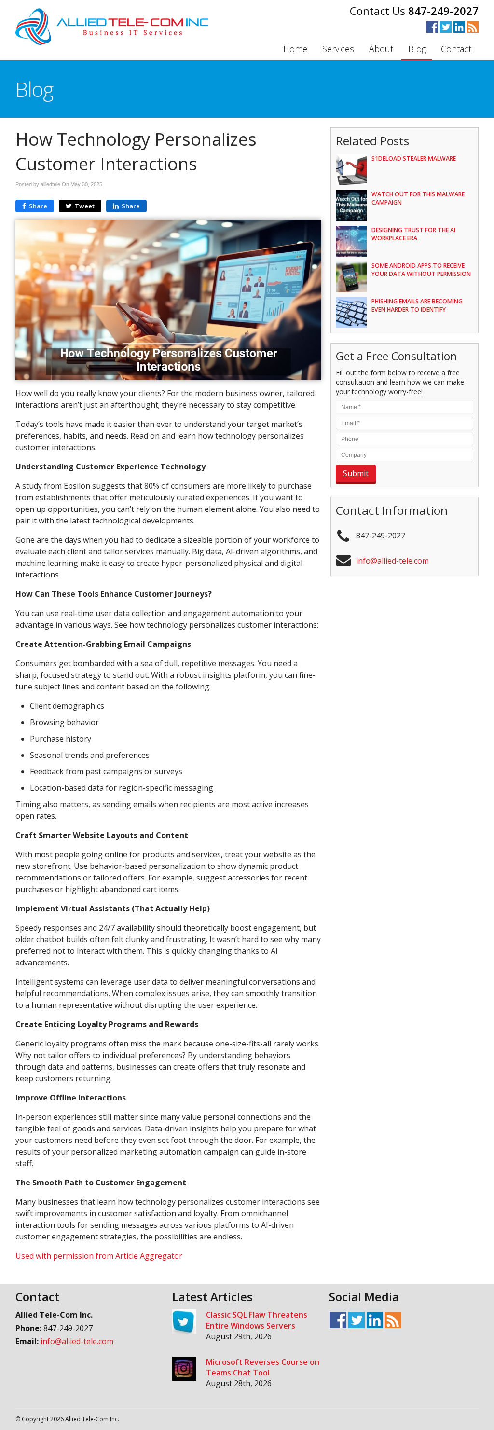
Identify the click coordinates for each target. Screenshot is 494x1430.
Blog (417, 49)
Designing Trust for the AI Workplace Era (413, 234)
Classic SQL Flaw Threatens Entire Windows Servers (256, 1320)
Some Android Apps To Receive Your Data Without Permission (421, 269)
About (381, 49)
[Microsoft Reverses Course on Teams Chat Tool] (184, 1370)
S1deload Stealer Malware (413, 158)
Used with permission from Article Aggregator (98, 1256)
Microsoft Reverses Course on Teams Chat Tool (262, 1367)
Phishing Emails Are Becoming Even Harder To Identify (417, 305)
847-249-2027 (443, 10)
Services (338, 49)
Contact (456, 49)
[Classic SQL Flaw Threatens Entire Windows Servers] (184, 1322)
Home (295, 49)
